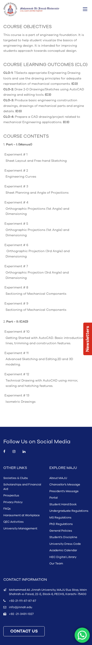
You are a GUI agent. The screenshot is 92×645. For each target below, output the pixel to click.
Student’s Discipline (63, 537)
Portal (53, 498)
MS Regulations (60, 518)
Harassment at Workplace (21, 515)
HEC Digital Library (62, 557)
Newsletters (87, 339)
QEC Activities (13, 522)
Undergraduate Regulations (68, 511)
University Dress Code (65, 544)
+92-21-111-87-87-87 (22, 601)
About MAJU (58, 478)
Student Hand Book (63, 504)
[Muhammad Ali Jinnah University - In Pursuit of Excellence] (31, 9)
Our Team (56, 564)
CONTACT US (24, 631)
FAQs (7, 509)
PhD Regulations (61, 524)
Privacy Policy (13, 502)
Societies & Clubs (15, 478)
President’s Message (64, 491)
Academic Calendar (63, 550)
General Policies (60, 531)
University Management (20, 529)
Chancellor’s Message (64, 485)
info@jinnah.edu (20, 607)
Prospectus (11, 496)
